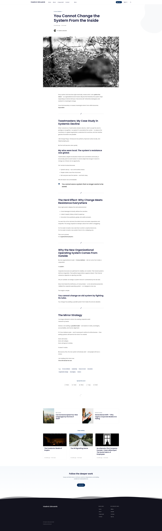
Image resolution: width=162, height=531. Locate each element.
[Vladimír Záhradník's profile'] (55, 30)
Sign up (118, 2)
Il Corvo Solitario (57, 11)
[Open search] (131, 2)
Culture (79, 372)
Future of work (82, 369)
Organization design (63, 372)
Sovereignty (72, 372)
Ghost (50, 524)
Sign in (125, 2)
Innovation (90, 369)
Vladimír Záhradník (63, 30)
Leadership (74, 369)
